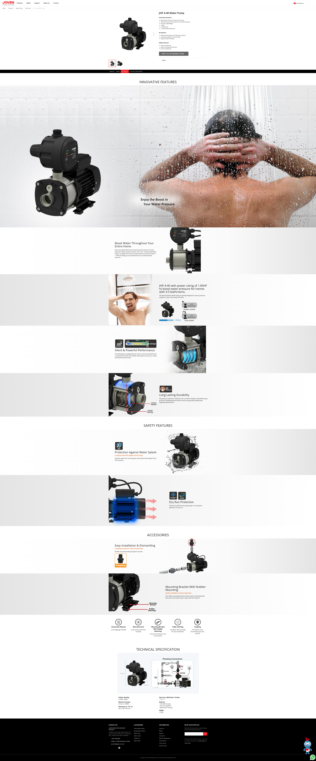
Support (161, 733)
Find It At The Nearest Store (172, 54)
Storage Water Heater (139, 731)
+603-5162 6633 (115, 738)
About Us (161, 728)
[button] (153, 34)
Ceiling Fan (137, 738)
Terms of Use (162, 743)
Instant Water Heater (139, 728)
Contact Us (162, 736)
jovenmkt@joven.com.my (117, 744)
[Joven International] (8, 3)
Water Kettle (137, 740)
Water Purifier (137, 736)
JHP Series (28, 8)
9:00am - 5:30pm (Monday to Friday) (120, 741)
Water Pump (19, 8)
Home (4, 8)
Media (160, 731)
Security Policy (163, 745)
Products (10, 8)
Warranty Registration (164, 738)
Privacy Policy (162, 740)
